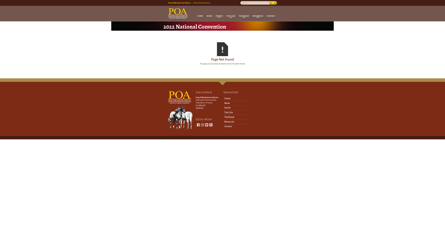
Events (227, 107)
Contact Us (199, 108)
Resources (229, 121)
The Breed (229, 117)
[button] (219, 16)
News (209, 16)
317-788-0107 (201, 105)
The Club (228, 112)
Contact (271, 16)
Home (200, 16)
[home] (178, 13)
